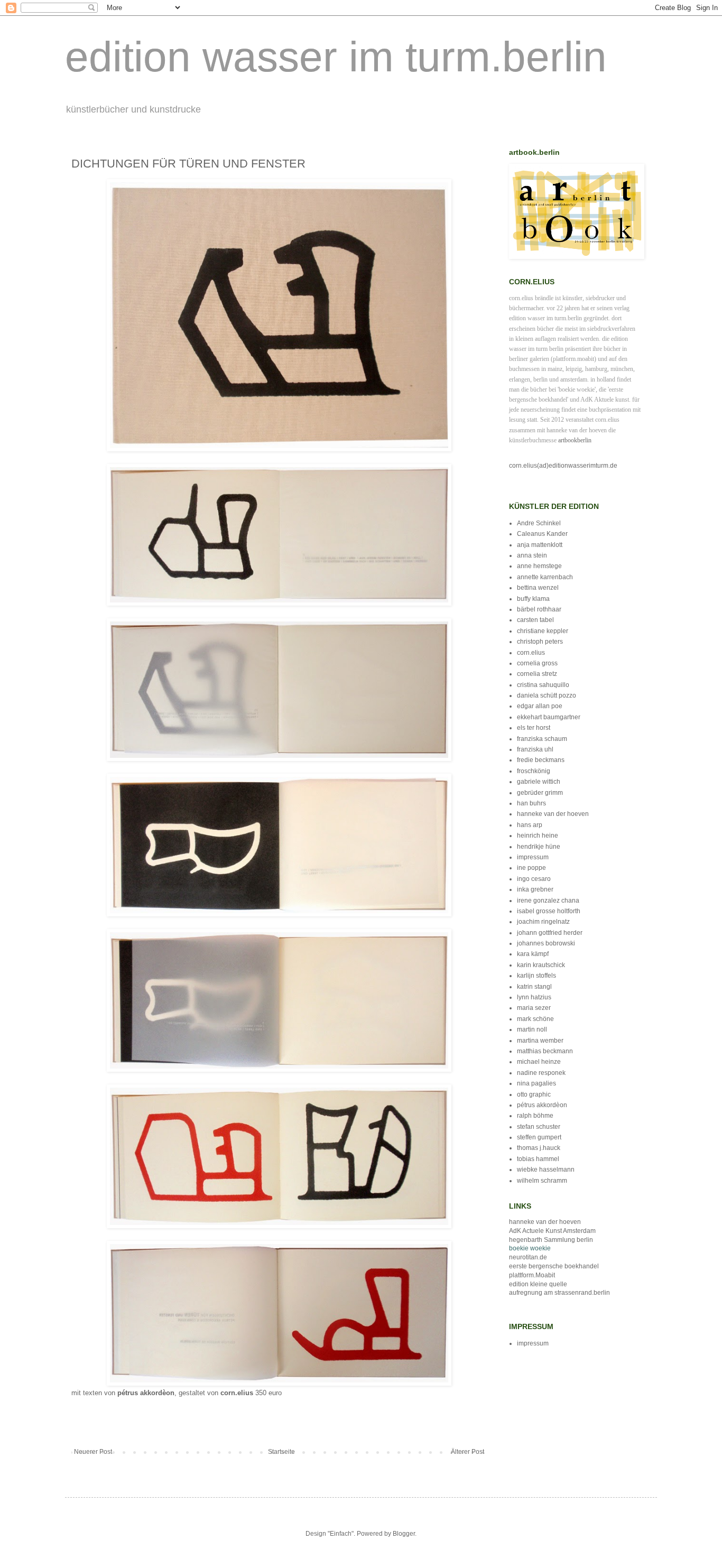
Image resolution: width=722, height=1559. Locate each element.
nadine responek (541, 1073)
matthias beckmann (545, 1051)
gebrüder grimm (540, 792)
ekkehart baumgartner (548, 717)
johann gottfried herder (549, 932)
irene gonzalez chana (548, 900)
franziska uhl (535, 749)
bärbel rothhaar (539, 609)
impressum (533, 857)
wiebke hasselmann (546, 1169)
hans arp (529, 825)
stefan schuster (538, 1126)
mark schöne (535, 1019)
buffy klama (533, 598)
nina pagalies (536, 1083)
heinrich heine (537, 835)
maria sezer (534, 1008)
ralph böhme (535, 1115)
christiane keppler (542, 631)
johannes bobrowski (546, 943)
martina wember (540, 1040)
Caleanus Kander (542, 533)
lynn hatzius (534, 997)
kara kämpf (533, 954)
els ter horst (533, 727)
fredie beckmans (540, 760)
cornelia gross (537, 663)
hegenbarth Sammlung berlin (551, 1240)
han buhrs (531, 803)
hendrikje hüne (538, 846)
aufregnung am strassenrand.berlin (559, 1292)
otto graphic (534, 1094)
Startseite (281, 1451)
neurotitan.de (528, 1257)
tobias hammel (538, 1159)
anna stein (532, 555)
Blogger (404, 1533)
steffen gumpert (539, 1137)
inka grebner (535, 889)
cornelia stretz (537, 674)
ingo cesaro (534, 879)
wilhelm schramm (542, 1180)
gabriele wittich (538, 781)
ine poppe (531, 867)
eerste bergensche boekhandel (554, 1266)
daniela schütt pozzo (546, 695)
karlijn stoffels (536, 975)
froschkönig (533, 771)
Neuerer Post (93, 1451)
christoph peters (540, 641)
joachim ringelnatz (543, 921)
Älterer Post (467, 1451)
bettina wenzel (538, 587)
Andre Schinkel (539, 523)
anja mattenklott (539, 545)
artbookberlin (574, 440)
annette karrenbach (545, 577)
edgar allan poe (539, 706)
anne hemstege (539, 566)
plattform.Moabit (532, 1275)
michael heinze (539, 1061)
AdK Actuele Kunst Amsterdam (552, 1231)
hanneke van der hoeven (553, 814)
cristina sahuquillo (543, 685)
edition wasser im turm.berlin (336, 56)
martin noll (532, 1029)
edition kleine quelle (538, 1284)
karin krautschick (541, 965)
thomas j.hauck (538, 1148)
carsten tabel (535, 620)
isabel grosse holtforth (548, 911)
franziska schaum (542, 739)
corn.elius (531, 652)
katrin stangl (534, 986)
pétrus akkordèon (542, 1105)
